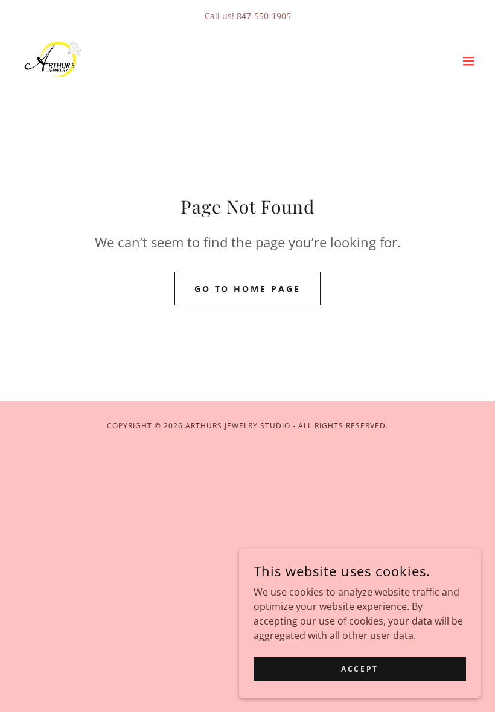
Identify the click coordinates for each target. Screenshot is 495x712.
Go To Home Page (247, 288)
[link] (56, 61)
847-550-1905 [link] (264, 16)
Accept (359, 669)
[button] (468, 61)
